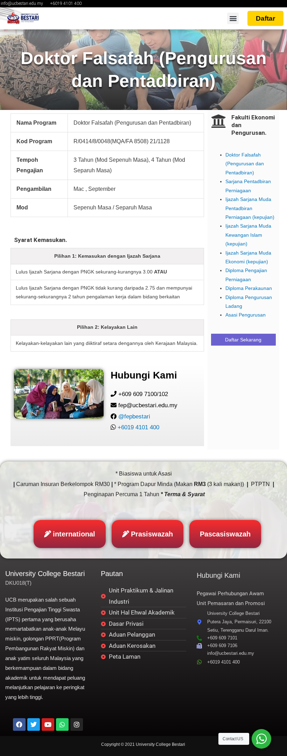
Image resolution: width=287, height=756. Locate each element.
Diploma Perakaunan (248, 288)
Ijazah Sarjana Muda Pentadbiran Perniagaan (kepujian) (249, 208)
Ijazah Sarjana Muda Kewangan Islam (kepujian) (248, 235)
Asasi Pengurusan (245, 315)
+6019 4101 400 (138, 427)
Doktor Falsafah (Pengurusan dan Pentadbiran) (244, 163)
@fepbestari (134, 416)
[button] (233, 18)
